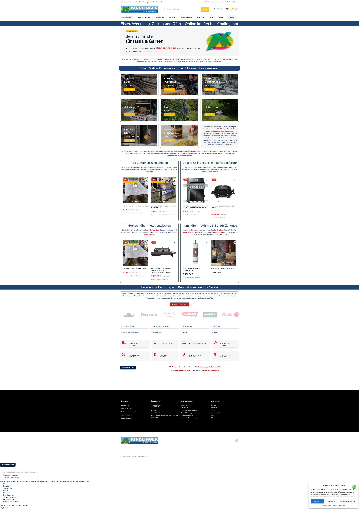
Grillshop (172, 17)
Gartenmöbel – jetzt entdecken (149, 225)
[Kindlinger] (139, 9)
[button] (146, 180)
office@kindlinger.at (126, 418)
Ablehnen (331, 501)
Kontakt (213, 410)
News (212, 415)
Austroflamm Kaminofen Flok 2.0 (223, 269)
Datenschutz (335, 505)
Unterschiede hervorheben (11, 477)
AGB (212, 418)
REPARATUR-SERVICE (134, 356)
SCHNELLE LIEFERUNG (133, 344)
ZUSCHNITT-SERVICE (165, 356)
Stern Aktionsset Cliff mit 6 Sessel (135, 206)
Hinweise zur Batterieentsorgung (190, 418)
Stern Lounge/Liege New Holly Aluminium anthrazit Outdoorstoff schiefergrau (161, 270)
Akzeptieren (317, 501)
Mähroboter (201, 17)
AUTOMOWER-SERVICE (195, 356)
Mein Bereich (184, 405)
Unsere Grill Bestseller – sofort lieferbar (209, 162)
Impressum (342, 505)
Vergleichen (147, 186)
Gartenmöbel (160, 17)
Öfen (211, 17)
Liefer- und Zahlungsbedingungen (190, 410)
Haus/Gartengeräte (186, 17)
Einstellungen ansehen (347, 501)
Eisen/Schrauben (126, 17)
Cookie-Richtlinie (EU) (187, 415)
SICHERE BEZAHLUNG (199, 344)
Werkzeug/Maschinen (144, 17)
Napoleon (231, 17)
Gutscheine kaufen (216, 413)
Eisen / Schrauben (129, 326)
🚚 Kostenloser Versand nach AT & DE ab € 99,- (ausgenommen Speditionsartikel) (141, 2)
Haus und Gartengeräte (131, 332)
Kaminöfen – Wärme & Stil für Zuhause (209, 225)
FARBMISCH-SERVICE (225, 356)
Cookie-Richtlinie (326, 505)
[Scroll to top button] (1, 469)
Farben (220, 17)
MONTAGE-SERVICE (225, 344)
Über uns (213, 405)
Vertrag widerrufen (128, 367)
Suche (205, 9)
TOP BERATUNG (167, 344)
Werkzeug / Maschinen (161, 326)
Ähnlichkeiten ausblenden (11, 475)
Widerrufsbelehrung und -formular (190, 413)
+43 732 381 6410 (126, 415)
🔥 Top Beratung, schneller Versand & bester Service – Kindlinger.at (221, 2)
